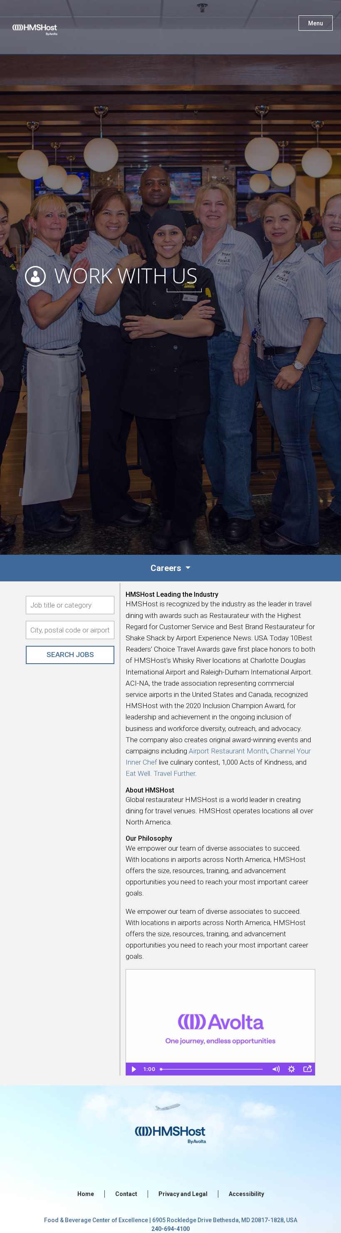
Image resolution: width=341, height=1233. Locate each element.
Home (85, 1194)
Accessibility (246, 1194)
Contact (126, 1194)
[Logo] (42, 25)
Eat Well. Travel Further (160, 773)
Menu (315, 23)
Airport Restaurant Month (228, 751)
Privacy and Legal (183, 1194)
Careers (167, 568)
